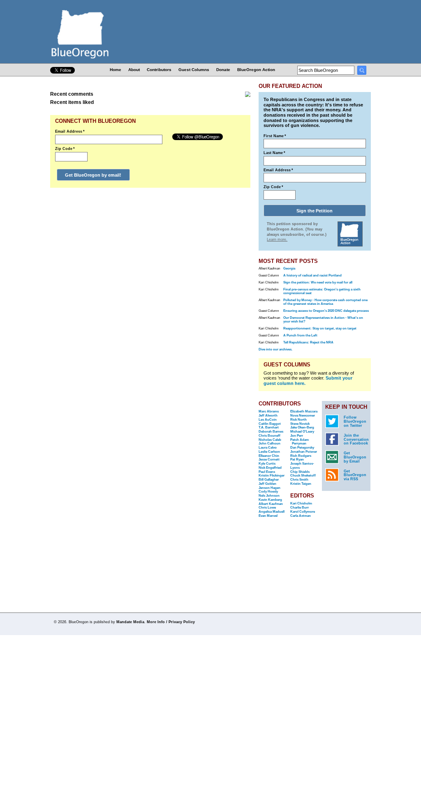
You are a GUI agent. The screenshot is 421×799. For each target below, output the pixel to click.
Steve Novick (300, 424)
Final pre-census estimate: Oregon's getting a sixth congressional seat (322, 291)
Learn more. (277, 239)
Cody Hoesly (268, 491)
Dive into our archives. (275, 349)
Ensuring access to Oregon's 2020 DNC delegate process (326, 311)
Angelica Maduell (272, 511)
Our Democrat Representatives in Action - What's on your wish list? (323, 319)
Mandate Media (130, 622)
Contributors (159, 69)
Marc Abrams (269, 411)
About (134, 69)
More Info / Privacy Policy (171, 622)
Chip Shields (300, 472)
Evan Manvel (268, 516)
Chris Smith (299, 479)
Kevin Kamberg (270, 500)
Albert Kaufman (271, 504)
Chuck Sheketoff (303, 475)
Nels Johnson (269, 495)
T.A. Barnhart (269, 427)
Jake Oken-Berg (302, 427)
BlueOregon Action (256, 69)
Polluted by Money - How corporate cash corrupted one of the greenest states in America (325, 302)
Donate (223, 69)
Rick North (298, 419)
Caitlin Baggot (270, 424)
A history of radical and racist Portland (312, 275)
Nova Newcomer (302, 415)
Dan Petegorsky (302, 447)
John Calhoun (269, 443)
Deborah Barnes (271, 431)
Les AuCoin (268, 419)
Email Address (70, 131)
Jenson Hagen (269, 488)
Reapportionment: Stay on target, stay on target (319, 328)
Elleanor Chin (269, 456)
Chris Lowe (267, 507)
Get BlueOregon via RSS (355, 475)
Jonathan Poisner (303, 452)
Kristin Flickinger (272, 475)
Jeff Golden (267, 484)
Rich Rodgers (300, 456)
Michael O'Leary (302, 431)
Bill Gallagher (269, 479)
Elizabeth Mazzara (303, 411)
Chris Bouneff (269, 435)
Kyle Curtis (267, 463)
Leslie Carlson (269, 452)
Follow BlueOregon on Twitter (355, 421)
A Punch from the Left (300, 335)
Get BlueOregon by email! (93, 175)
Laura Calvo (268, 447)
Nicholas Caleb (270, 440)
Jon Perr (296, 435)
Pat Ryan (297, 459)
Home (115, 69)
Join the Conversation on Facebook (356, 439)
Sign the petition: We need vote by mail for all (317, 282)
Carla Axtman (300, 516)
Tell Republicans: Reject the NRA (308, 342)
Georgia (289, 268)
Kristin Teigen (300, 484)
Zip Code (65, 149)
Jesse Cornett (269, 459)
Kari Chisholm (301, 503)
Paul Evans (267, 472)
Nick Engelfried (270, 468)
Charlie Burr (299, 507)
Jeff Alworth (268, 415)
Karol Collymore (302, 511)
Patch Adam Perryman (299, 442)
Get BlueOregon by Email (355, 457)
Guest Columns (193, 69)
